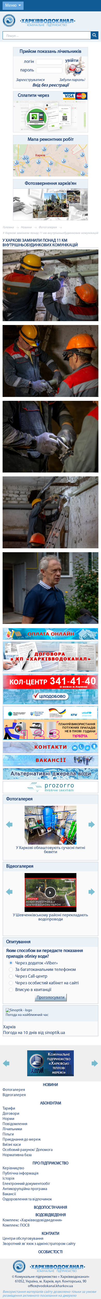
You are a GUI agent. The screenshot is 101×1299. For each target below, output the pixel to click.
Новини (26, 227)
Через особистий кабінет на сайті (46, 983)
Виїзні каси (12, 1145)
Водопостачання (50, 1208)
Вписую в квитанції (32, 990)
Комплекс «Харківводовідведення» (32, 1220)
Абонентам (50, 1103)
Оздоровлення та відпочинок (27, 1199)
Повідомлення (15, 1124)
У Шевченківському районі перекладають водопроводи (50, 917)
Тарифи (9, 1109)
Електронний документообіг (26, 1184)
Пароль (27, 70)
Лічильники (12, 1129)
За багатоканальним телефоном (45, 970)
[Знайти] (94, 35)
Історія (8, 1179)
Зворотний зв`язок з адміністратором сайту (39, 1244)
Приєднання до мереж (22, 1140)
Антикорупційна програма (25, 1189)
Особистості (50, 1252)
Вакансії (9, 1194)
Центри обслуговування (23, 1239)
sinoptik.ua (55, 1033)
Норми (8, 1119)
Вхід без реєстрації (50, 85)
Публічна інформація (20, 1174)
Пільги (8, 1134)
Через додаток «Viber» (36, 963)
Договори (11, 1114)
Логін (29, 62)
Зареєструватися (30, 80)
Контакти (50, 1234)
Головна (8, 227)
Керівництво (13, 1168)
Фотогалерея (48, 227)
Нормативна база (17, 1155)
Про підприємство (50, 1163)
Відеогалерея (19, 866)
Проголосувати (50, 997)
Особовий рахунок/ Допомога (28, 1150)
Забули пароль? (72, 80)
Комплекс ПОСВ (16, 1226)
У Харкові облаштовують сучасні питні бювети (50, 850)
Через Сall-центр (30, 976)
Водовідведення (50, 1215)
